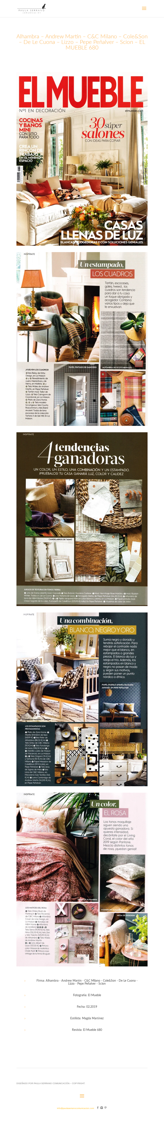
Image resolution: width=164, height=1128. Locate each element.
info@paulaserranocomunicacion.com (75, 1108)
